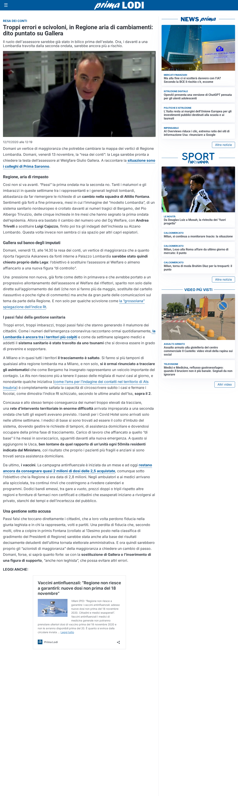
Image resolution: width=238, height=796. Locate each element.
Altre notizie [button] (223, 145)
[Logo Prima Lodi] (119, 5)
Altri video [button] (225, 384)
